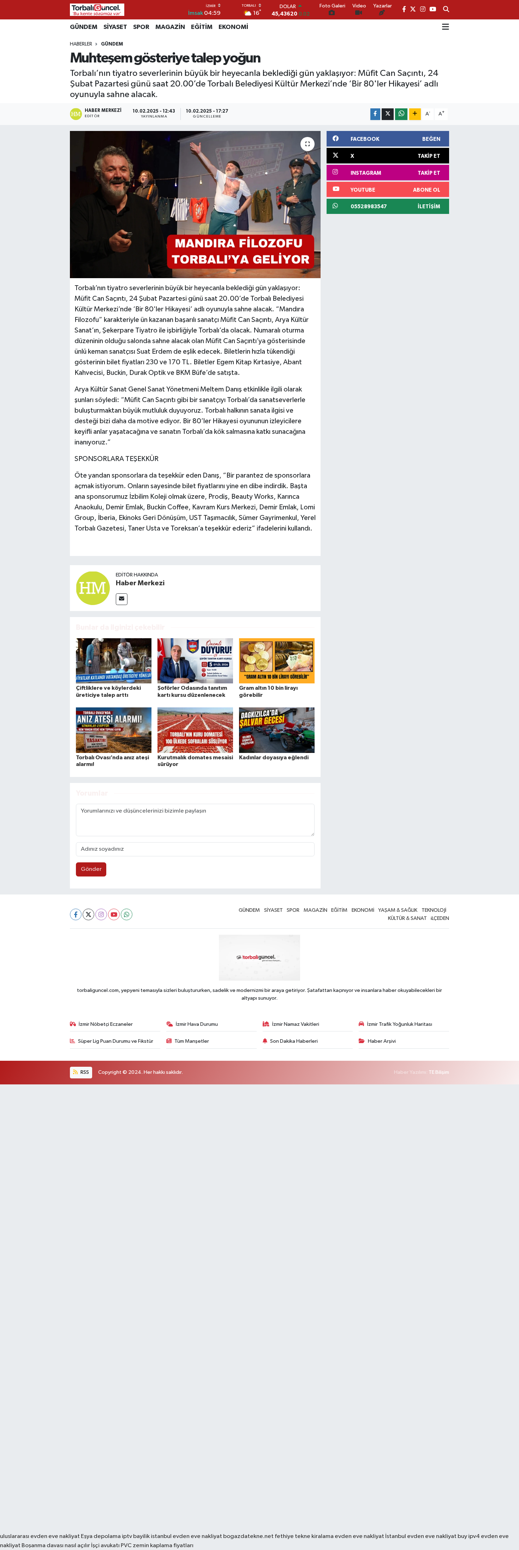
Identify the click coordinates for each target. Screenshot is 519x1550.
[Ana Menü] (445, 27)
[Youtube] (114, 914)
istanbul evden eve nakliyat (186, 1536)
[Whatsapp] (126, 914)
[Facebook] (76, 914)
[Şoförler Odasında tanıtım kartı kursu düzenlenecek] (195, 661)
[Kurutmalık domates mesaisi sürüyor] (195, 730)
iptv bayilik (136, 1536)
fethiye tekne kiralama (304, 1536)
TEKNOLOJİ (434, 910)
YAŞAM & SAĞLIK (397, 910)
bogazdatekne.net (249, 1536)
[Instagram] (101, 914)
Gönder (91, 869)
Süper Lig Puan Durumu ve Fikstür (115, 1041)
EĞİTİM (202, 27)
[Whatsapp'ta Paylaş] (401, 114)
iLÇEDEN (440, 918)
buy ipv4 (469, 1536)
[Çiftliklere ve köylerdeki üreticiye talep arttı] (113, 661)
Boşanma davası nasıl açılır (56, 1546)
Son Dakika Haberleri (294, 1041)
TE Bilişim (439, 1072)
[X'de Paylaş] (388, 114)
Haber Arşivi (382, 1041)
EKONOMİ (233, 27)
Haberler (81, 44)
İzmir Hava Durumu (197, 1024)
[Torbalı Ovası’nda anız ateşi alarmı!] (113, 730)
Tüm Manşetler (191, 1041)
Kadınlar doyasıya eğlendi (274, 757)
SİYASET (115, 27)
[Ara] (446, 9)
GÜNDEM (83, 27)
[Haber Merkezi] (93, 588)
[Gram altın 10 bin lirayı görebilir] (277, 661)
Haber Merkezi (140, 583)
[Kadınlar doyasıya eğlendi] (277, 730)
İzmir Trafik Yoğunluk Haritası (399, 1024)
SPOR (141, 27)
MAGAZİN (170, 27)
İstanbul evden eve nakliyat (421, 1536)
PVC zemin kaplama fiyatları (157, 1546)
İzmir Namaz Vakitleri (295, 1024)
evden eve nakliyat (359, 1536)
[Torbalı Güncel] (97, 10)
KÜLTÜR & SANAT (407, 918)
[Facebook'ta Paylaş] (375, 114)
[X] (88, 914)
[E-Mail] (121, 599)
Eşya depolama (101, 1536)
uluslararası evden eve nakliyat (40, 1536)
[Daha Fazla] (415, 114)
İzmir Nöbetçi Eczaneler (106, 1024)
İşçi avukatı (105, 1546)
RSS (84, 1072)
